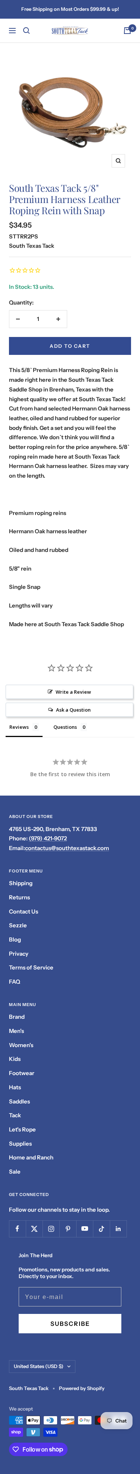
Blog (15, 939)
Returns (19, 897)
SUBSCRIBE (70, 1323)
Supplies (20, 1143)
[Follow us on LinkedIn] (118, 1228)
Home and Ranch (31, 1157)
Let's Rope (22, 1129)
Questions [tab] (65, 727)
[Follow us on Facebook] (17, 1228)
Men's (16, 1030)
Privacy (18, 953)
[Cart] (127, 30)
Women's (21, 1045)
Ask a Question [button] (73, 709)
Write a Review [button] (73, 691)
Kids (15, 1058)
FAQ (14, 981)
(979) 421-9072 (48, 838)
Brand (17, 1016)
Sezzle (18, 925)
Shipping (20, 883)
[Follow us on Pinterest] (67, 1228)
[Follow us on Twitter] (34, 1228)
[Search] (26, 30)
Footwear (21, 1073)
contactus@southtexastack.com (67, 848)
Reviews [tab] (19, 727)
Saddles (19, 1101)
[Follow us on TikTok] (101, 1228)
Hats (15, 1087)
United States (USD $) (38, 1366)
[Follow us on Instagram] (51, 1228)
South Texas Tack (31, 245)
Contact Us (23, 911)
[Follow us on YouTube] (84, 1228)
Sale (15, 1171)
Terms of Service (31, 967)
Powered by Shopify (82, 1388)
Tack (15, 1115)
